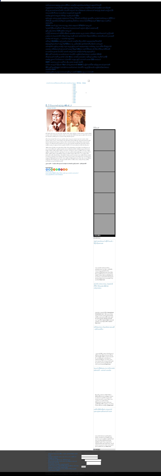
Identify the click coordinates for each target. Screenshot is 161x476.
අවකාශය (59, 83)
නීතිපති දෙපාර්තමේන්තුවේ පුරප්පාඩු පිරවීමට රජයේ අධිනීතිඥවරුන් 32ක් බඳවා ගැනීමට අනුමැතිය (78, 22)
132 (98, 235)
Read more (102, 279)
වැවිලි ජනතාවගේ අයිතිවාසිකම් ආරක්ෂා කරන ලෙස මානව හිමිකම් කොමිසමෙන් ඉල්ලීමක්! (80, 33)
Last (99, 458)
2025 (74, 84)
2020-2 (75, 92)
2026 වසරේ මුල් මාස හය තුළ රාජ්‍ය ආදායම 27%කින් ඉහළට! (68, 25)
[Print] (54, 169)
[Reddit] (64, 169)
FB (77, 83)
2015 (74, 101)
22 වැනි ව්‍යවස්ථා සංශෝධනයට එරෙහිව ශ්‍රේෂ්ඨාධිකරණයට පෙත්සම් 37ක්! (73, 54)
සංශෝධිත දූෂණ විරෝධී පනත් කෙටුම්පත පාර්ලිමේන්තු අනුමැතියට (70, 51)
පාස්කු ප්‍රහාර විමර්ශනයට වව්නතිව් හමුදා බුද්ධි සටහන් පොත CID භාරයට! (73, 59)
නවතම (48, 83)
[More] (66, 169)
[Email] (52, 169)
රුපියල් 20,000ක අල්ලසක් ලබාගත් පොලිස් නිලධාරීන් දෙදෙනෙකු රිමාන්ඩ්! (74, 41)
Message (83, 464)
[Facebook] (47, 169)
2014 (74, 102)
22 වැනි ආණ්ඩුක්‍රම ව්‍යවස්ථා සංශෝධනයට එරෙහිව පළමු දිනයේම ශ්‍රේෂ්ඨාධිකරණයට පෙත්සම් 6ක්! (77, 68)
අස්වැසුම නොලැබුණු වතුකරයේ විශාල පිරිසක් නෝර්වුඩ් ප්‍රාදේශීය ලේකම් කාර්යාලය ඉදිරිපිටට (80, 18)
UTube (79, 83)
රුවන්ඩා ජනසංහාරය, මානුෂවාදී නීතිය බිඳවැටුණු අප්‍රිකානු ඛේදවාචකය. (103, 286)
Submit (83, 466)
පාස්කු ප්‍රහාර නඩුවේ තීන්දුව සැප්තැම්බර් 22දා (62, 15)
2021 (74, 90)
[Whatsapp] (57, 169)
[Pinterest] (61, 169)
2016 (74, 99)
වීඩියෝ (62, 83)
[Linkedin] (59, 169)
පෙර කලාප (73, 83)
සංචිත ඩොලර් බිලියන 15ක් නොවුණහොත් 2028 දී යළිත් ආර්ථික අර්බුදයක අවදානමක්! (78, 65)
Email (83, 460)
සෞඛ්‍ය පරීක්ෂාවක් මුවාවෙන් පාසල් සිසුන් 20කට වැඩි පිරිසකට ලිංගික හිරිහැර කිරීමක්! (78, 49)
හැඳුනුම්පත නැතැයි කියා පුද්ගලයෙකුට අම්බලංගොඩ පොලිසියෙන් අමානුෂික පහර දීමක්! (78, 8)
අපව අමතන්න (67, 83)
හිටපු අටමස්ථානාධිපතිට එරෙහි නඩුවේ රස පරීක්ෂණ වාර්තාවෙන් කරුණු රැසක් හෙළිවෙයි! (79, 10)
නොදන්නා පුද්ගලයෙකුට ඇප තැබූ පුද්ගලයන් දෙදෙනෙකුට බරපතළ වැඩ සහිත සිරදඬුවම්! (78, 46)
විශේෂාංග (52, 83)
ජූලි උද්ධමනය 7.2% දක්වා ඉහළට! (58, 31)
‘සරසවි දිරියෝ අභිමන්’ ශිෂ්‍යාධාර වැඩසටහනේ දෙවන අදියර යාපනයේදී (72, 28)
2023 (74, 87)
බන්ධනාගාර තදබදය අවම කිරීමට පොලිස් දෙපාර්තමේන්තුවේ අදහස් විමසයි (73, 5)
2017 (74, 98)
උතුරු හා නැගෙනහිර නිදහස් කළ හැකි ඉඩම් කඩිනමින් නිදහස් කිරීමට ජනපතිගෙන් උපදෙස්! (80, 36)
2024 (74, 86)
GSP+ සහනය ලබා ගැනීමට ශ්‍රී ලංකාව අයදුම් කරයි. (64, 62)
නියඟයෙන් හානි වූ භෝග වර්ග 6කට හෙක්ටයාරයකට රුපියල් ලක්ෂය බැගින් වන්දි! (76, 57)
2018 (74, 96)
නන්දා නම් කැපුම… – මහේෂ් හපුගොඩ (60, 38)
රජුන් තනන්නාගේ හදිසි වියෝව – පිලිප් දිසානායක (59, 459)
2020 (74, 93)
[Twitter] (49, 169)
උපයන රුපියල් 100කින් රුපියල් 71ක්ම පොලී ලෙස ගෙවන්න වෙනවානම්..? (62, 173)
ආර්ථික (55, 83)
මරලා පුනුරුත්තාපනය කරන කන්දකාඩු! (54, 174)
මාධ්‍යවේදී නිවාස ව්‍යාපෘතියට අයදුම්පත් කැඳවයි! (63, 13)
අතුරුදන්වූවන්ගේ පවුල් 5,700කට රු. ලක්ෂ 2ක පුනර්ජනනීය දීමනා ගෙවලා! (74, 44)
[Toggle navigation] (46, 81)
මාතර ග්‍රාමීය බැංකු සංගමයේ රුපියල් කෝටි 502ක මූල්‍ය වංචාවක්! (69, 72)
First (99, 455)
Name (83, 453)
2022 (74, 89)
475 (98, 449)
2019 (74, 95)
